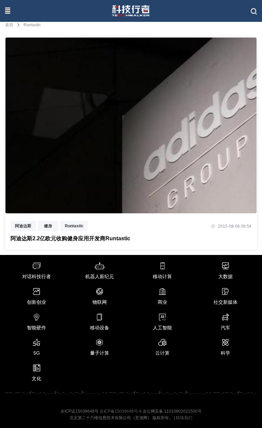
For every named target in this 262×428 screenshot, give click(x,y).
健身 (48, 226)
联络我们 (184, 417)
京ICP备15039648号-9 (121, 411)
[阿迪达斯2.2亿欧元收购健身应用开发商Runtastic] (131, 209)
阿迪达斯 (23, 226)
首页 (9, 25)
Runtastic (74, 226)
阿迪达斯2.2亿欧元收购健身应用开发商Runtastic (70, 238)
